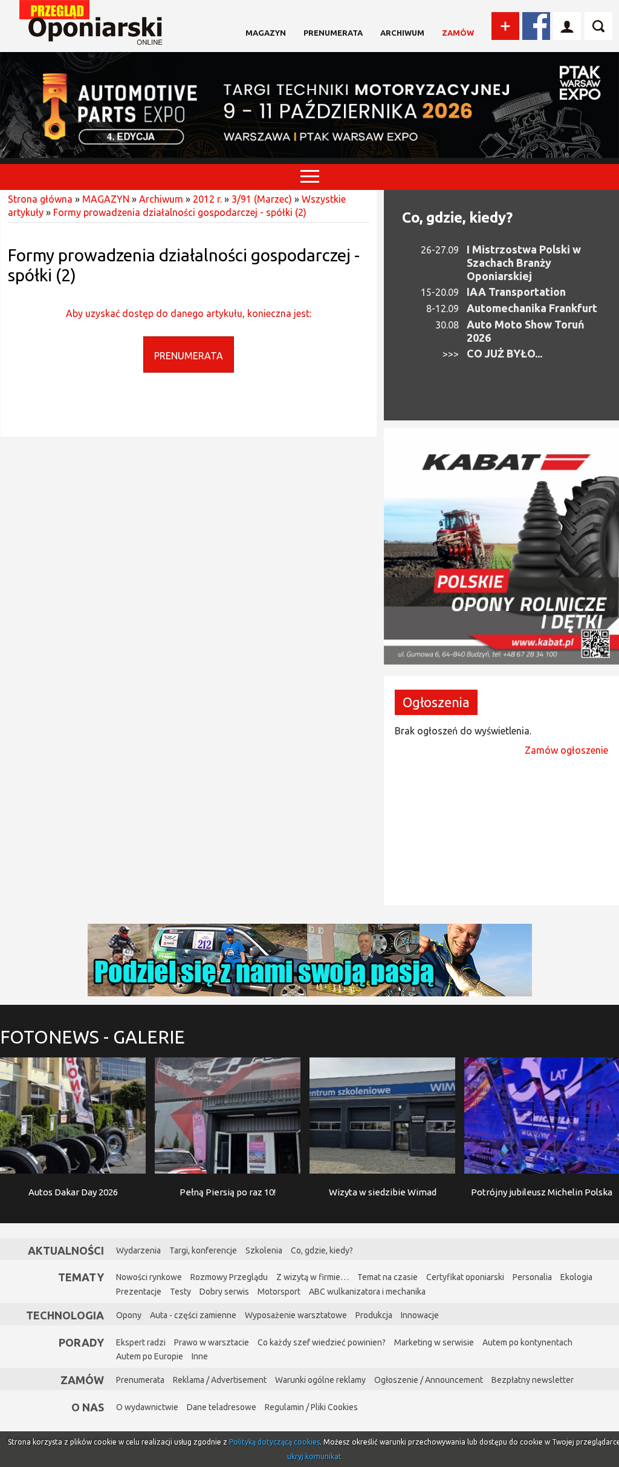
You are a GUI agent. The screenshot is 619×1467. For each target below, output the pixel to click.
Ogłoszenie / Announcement (428, 1380)
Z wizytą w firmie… (312, 1277)
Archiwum (402, 32)
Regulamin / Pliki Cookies (311, 1407)
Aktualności (66, 1250)
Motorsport (279, 1291)
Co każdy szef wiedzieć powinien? (322, 1342)
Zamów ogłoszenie (566, 750)
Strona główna (40, 199)
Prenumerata (333, 32)
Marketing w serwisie (434, 1342)
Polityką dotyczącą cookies (274, 1442)
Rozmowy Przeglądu (229, 1277)
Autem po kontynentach (527, 1342)
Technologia (65, 1315)
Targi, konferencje (203, 1250)
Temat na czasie (387, 1277)
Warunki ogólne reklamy (320, 1380)
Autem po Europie (149, 1356)
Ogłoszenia (436, 702)
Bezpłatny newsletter (532, 1380)
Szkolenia (263, 1250)
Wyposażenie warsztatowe (296, 1315)
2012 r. (207, 199)
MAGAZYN (265, 32)
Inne (200, 1356)
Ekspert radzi (141, 1342)
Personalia (532, 1277)
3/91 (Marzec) (262, 199)
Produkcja (373, 1315)
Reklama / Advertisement (220, 1380)
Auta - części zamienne (193, 1315)
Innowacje (420, 1315)
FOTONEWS (92, 1037)
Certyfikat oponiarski (465, 1277)
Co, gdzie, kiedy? (457, 217)
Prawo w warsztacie (211, 1342)
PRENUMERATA (188, 355)
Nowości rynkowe (149, 1277)
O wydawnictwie (147, 1407)
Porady (81, 1342)
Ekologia (576, 1277)
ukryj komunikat (314, 1456)
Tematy (81, 1277)
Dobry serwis (224, 1291)
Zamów (458, 32)
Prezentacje (138, 1291)
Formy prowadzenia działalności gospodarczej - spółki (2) (179, 212)
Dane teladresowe (221, 1407)
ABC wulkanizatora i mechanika (367, 1291)
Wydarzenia (138, 1250)
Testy (180, 1291)
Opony (128, 1315)
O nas (87, 1407)
